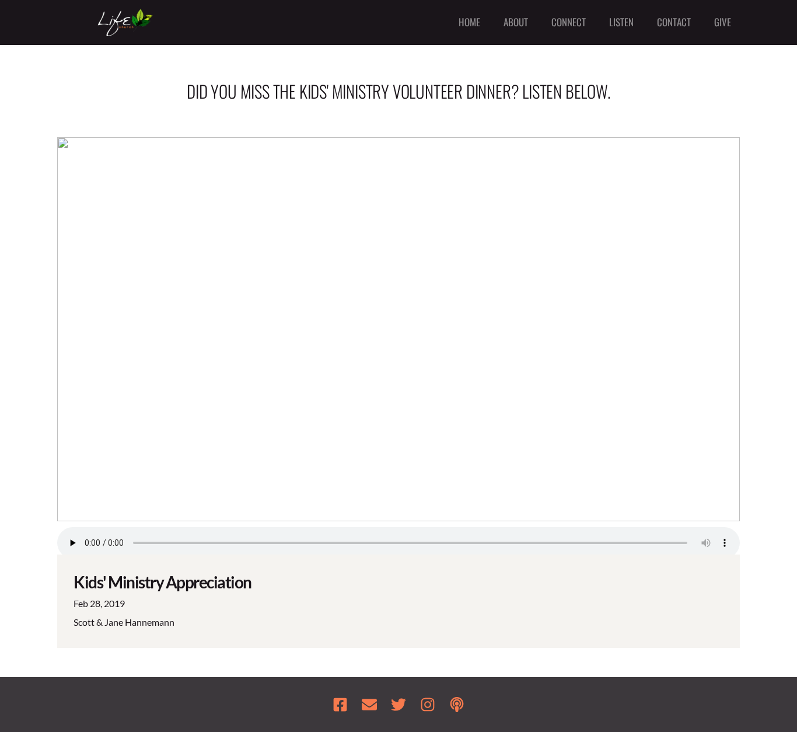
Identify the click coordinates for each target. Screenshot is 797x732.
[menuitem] (469, 22)
